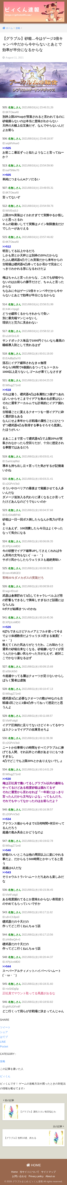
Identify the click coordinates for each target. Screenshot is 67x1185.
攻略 (2, 1061)
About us (50, 1176)
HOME (35, 1165)
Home (14, 1172)
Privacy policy (36, 1176)
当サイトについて (29, 1172)
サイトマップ (48, 1172)
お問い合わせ (19, 1176)
